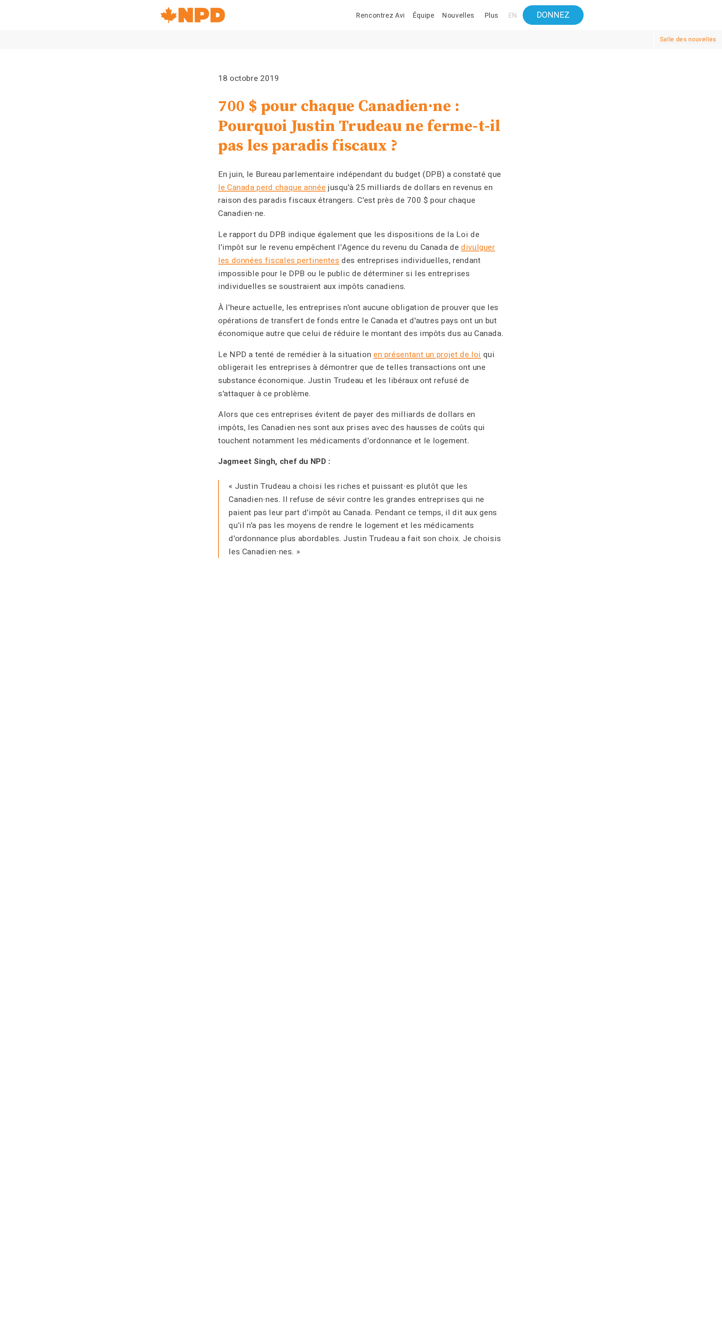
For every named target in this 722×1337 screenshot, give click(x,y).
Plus (492, 15)
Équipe (424, 15)
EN (512, 15)
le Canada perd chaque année (272, 187)
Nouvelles (458, 15)
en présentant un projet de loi (427, 354)
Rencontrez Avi (380, 15)
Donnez (553, 15)
